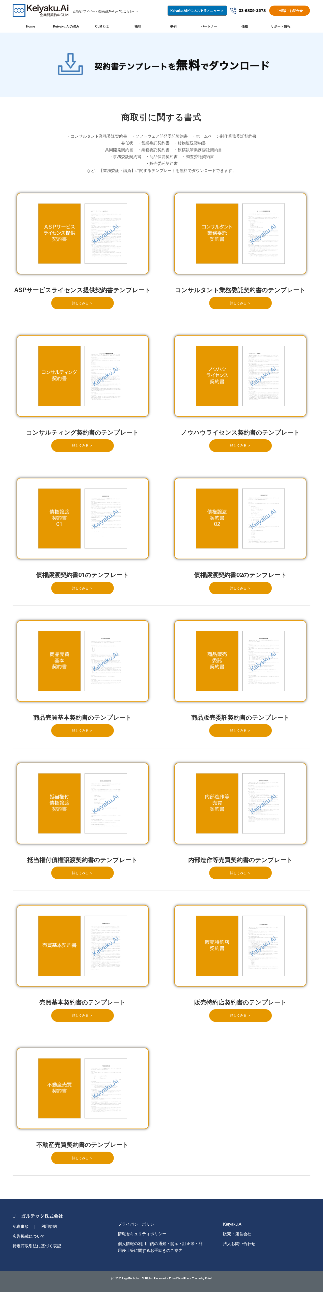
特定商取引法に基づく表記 (37, 1246)
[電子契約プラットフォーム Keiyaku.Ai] (41, 15)
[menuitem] (30, 26)
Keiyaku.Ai (233, 1224)
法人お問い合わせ (239, 1243)
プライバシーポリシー (138, 1224)
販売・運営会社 (237, 1233)
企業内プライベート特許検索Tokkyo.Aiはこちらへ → (105, 11)
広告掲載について (29, 1236)
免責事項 (21, 1226)
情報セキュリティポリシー (142, 1233)
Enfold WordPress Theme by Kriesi (190, 1278)
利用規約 (49, 1226)
